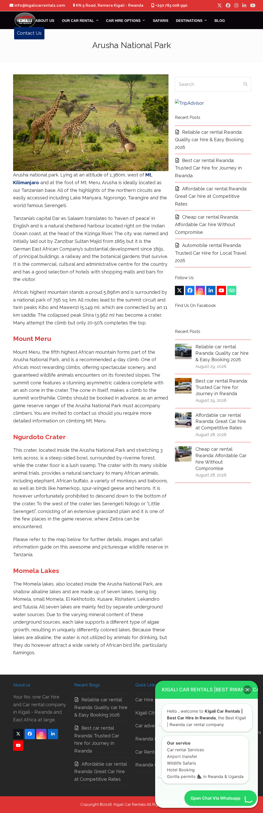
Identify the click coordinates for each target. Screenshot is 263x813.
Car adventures (152, 725)
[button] (51, 33)
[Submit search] (245, 84)
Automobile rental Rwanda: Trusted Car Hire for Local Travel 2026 (210, 253)
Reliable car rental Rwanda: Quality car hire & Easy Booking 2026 (209, 139)
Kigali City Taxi (150, 712)
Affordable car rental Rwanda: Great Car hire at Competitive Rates (211, 196)
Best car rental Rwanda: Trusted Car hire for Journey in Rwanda (208, 168)
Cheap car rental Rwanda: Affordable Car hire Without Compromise (207, 224)
